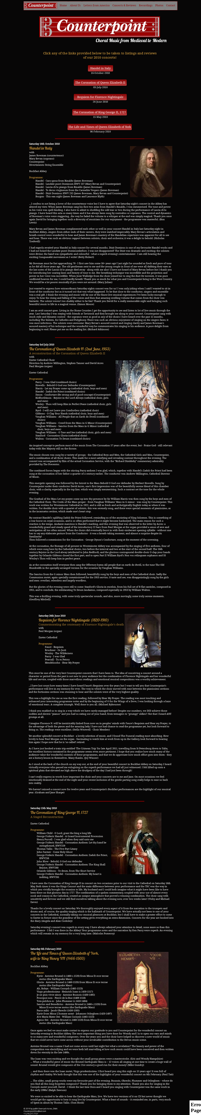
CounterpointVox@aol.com (35, 1111)
